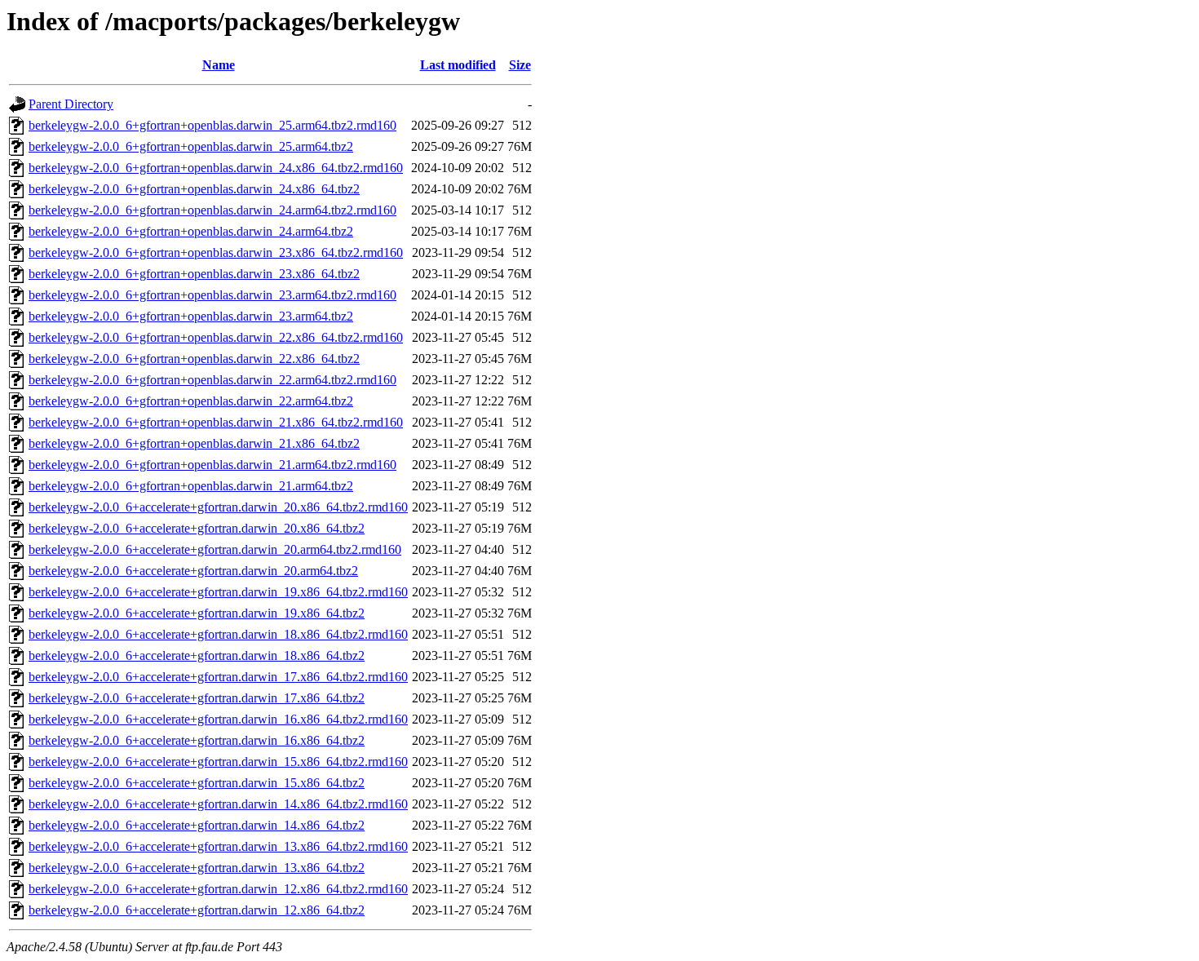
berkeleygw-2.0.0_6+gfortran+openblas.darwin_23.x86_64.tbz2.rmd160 (216, 252)
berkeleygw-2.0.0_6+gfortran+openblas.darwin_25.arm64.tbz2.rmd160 (212, 125)
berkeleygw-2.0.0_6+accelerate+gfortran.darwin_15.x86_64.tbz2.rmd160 (218, 761)
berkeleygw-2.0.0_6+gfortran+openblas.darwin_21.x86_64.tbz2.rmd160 (216, 422)
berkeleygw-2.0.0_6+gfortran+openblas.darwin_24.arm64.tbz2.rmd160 (212, 210)
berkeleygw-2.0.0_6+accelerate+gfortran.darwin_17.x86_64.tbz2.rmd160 (218, 677)
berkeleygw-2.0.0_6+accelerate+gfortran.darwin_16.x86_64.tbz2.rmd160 (218, 719)
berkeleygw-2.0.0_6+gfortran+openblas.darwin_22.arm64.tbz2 (191, 401)
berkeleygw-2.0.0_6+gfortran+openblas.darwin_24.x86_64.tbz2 (194, 189)
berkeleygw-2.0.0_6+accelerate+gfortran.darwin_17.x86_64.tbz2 (197, 698)
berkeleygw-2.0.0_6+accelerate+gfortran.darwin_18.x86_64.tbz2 (197, 655)
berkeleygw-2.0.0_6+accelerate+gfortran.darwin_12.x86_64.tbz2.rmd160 (218, 889)
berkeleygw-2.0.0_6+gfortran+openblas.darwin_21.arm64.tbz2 (191, 486)
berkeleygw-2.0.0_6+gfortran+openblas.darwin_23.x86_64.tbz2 (194, 274)
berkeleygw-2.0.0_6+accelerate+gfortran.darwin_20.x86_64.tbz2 (197, 528)
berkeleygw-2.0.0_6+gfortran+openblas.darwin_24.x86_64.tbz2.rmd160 (216, 168)
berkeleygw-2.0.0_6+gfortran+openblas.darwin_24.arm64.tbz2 (191, 231)
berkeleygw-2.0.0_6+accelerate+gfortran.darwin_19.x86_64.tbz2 (197, 613)
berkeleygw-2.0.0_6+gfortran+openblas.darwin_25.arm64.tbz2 (191, 146)
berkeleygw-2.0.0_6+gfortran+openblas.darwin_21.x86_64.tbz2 (194, 443)
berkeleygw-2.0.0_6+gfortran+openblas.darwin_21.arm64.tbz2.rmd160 (212, 465)
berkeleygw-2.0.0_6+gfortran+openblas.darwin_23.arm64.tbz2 (191, 316)
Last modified (458, 65)
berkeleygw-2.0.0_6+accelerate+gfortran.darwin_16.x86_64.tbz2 (197, 740)
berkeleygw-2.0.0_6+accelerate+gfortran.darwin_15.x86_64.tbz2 (197, 783)
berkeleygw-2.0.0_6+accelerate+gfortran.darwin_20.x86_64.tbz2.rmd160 (218, 507)
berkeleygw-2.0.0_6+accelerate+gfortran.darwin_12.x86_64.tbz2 (197, 910)
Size (520, 65)
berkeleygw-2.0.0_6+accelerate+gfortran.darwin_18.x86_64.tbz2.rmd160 (218, 634)
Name (218, 65)
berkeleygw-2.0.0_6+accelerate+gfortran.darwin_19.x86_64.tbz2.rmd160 (218, 592)
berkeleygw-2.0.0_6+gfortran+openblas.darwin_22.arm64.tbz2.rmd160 (212, 380)
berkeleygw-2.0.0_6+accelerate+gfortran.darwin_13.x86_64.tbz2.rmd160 (218, 846)
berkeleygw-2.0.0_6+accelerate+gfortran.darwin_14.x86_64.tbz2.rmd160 (218, 804)
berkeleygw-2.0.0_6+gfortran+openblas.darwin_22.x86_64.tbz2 (194, 358)
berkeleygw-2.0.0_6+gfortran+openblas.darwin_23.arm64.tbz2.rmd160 (212, 295)
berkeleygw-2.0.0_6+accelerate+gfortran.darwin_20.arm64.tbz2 (193, 571)
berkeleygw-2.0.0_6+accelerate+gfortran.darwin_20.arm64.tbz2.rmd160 (215, 549)
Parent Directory (71, 104)
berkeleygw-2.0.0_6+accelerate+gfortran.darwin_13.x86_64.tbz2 (197, 868)
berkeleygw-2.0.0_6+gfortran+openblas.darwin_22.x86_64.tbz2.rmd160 (216, 337)
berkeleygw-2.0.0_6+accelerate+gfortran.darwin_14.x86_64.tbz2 (197, 825)
